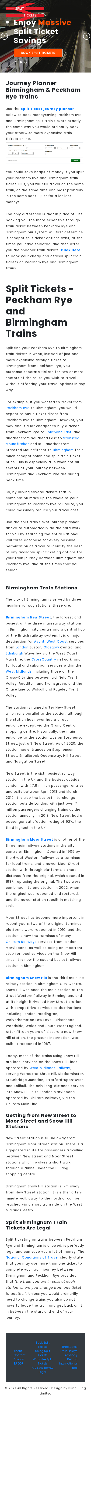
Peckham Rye (18, 408)
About (18, 1351)
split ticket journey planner (47, 109)
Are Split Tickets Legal (42, 1370)
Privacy (19, 1359)
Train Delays (68, 1351)
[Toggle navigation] (7, 22)
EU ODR (18, 1363)
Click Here (70, 250)
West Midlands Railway (50, 1068)
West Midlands (19, 671)
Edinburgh (14, 653)
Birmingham (63, 450)
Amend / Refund (71, 1357)
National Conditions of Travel (32, 1257)
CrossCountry (44, 659)
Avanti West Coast (51, 641)
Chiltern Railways (21, 942)
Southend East (59, 432)
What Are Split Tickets (42, 1361)
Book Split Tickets (38, 52)
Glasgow (51, 647)
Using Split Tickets (42, 1353)
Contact (19, 1355)
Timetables (69, 1347)
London (22, 647)
